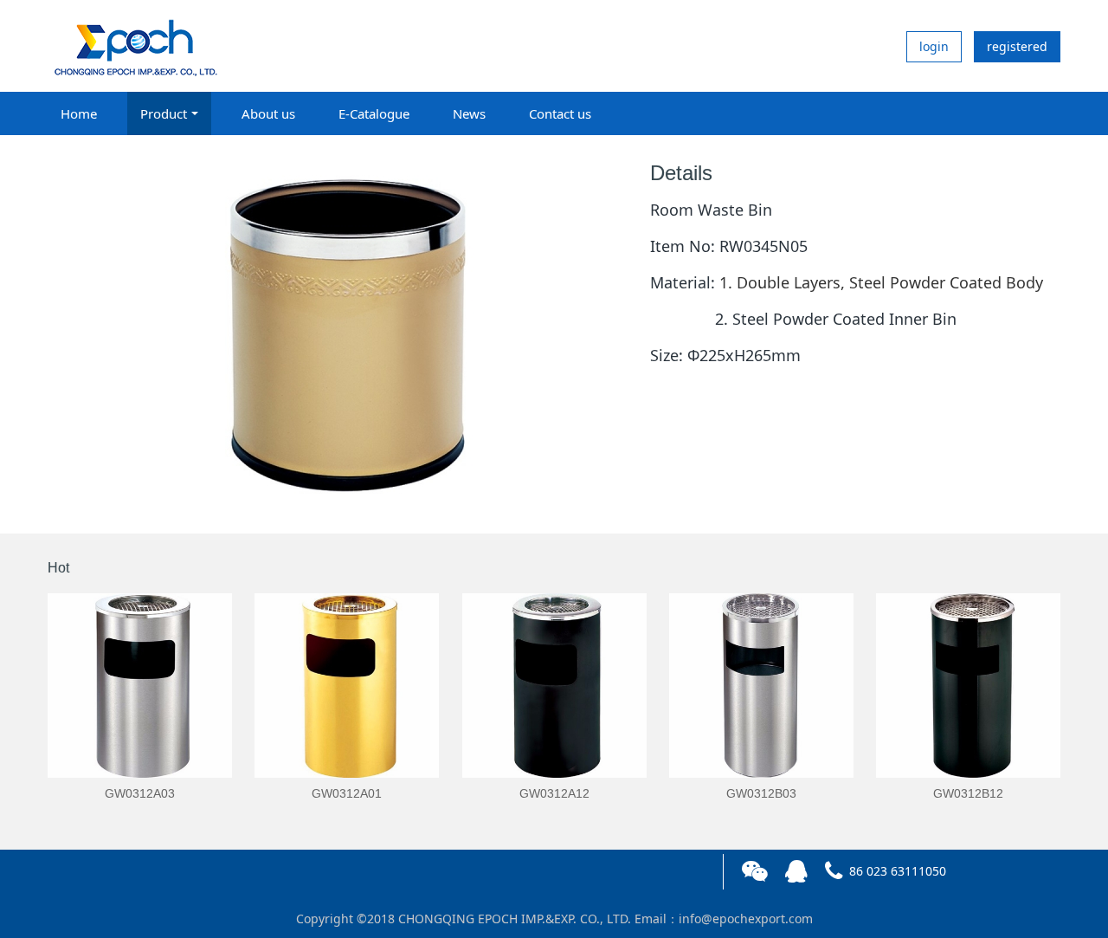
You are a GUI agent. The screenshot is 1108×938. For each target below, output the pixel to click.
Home (79, 113)
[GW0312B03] (761, 685)
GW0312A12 (554, 793)
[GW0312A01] (346, 685)
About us (268, 113)
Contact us (560, 113)
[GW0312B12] (968, 685)
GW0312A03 (140, 793)
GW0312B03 (761, 793)
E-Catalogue (373, 113)
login (934, 46)
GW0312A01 (347, 793)
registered (1017, 46)
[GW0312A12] (554, 685)
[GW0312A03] (140, 685)
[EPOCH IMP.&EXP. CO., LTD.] (134, 46)
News (469, 113)
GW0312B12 (968, 793)
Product (163, 113)
